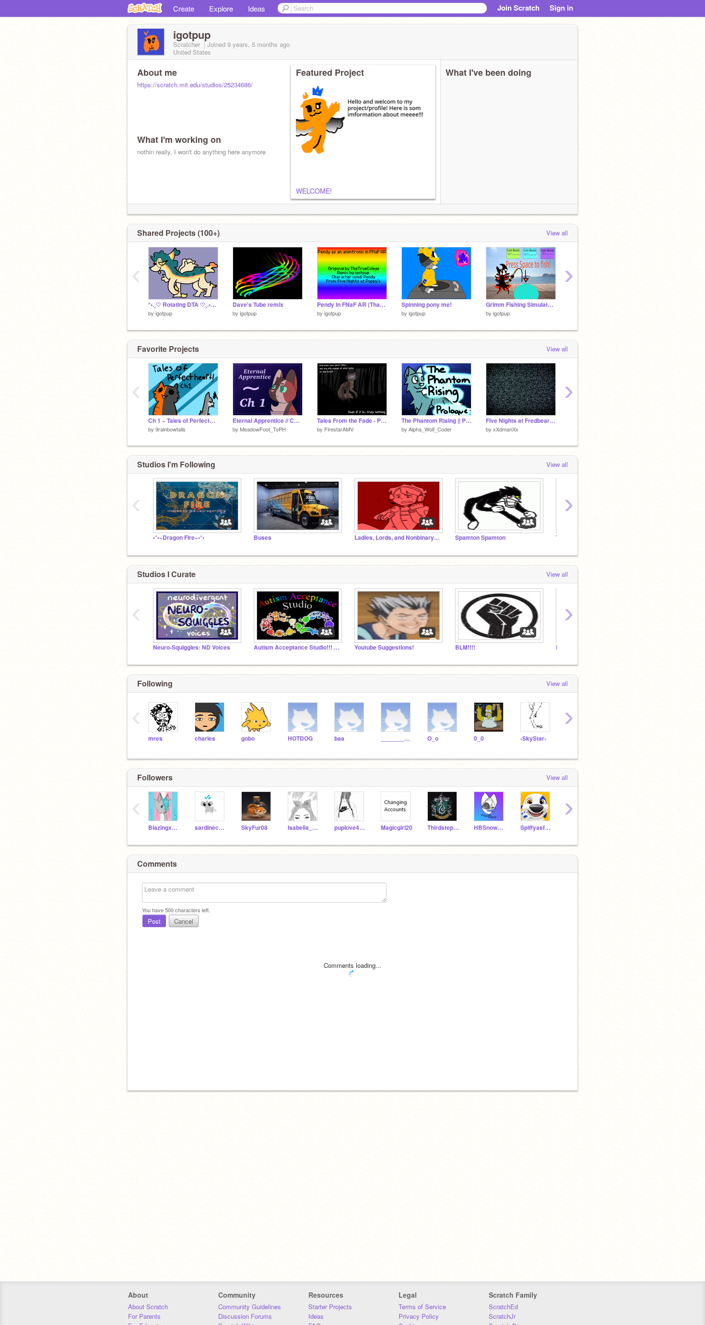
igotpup (163, 313)
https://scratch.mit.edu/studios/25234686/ (195, 84)
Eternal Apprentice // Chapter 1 (268, 421)
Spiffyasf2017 (536, 828)
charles (205, 738)
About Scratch (148, 1306)
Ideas (256, 8)
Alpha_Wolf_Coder (430, 429)
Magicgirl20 (396, 828)
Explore (221, 8)
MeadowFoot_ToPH (263, 429)
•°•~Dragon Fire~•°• (178, 538)
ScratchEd (503, 1306)
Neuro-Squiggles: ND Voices (191, 647)
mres (155, 738)
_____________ (397, 738)
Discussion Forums (245, 1316)
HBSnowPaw (490, 828)
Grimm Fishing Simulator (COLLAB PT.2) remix (521, 305)
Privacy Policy (419, 1316)
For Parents (144, 1316)
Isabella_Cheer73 (304, 828)
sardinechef (211, 828)
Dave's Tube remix (258, 305)
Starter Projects (330, 1306)
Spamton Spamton (480, 538)
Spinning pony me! (426, 305)
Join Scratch (518, 7)
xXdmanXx (505, 429)
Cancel (183, 921)
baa (339, 738)
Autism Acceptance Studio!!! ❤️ (297, 647)
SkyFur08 (254, 828)
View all (557, 232)
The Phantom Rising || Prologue (436, 421)
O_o (432, 738)
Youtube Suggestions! (384, 647)
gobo (248, 738)
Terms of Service (422, 1306)
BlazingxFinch (164, 828)
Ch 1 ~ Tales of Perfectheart (183, 421)
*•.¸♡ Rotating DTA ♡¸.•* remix (183, 305)
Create (183, 8)
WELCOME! (314, 191)
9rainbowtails (170, 429)
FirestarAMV (338, 429)
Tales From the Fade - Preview (352, 421)
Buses (262, 538)
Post (154, 921)
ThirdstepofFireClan (443, 828)
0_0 (479, 738)
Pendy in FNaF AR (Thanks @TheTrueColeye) (352, 305)
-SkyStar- (533, 738)
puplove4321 (350, 828)
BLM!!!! (465, 647)
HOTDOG (300, 738)
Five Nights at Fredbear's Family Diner (521, 421)
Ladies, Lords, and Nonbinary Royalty (397, 538)
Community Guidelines (249, 1306)
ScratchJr (502, 1316)
